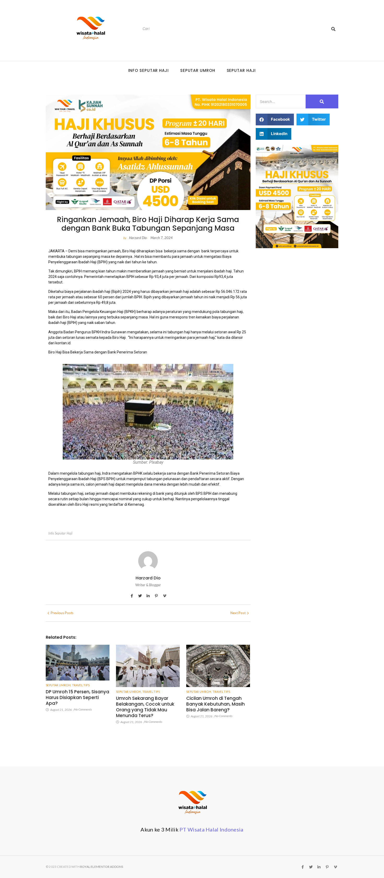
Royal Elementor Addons (101, 867)
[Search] (333, 29)
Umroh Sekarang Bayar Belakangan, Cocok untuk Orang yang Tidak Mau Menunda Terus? (145, 706)
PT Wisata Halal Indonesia (211, 829)
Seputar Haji (241, 70)
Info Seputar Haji (148, 70)
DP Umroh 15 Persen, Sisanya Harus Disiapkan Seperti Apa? (77, 697)
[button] (275, 119)
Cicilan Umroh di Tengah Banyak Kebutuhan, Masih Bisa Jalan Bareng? (215, 704)
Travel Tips (81, 685)
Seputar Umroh (197, 70)
